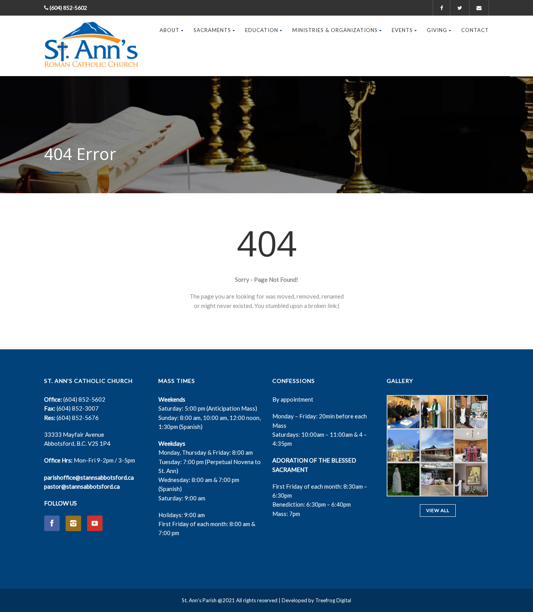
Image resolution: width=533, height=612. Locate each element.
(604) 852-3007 (78, 408)
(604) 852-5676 (78, 417)
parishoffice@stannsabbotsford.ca (89, 477)
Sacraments (212, 30)
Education (261, 30)
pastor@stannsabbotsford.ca (82, 486)
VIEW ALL (437, 510)
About (169, 30)
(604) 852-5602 (84, 399)
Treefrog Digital (333, 600)
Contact (475, 30)
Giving (437, 30)
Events (402, 30)
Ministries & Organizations (335, 30)
